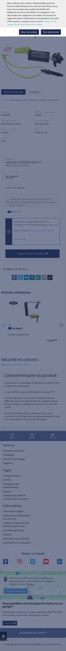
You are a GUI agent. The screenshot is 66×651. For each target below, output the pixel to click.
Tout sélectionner (51, 32)
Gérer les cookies (29, 32)
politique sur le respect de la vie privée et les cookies (32, 23)
